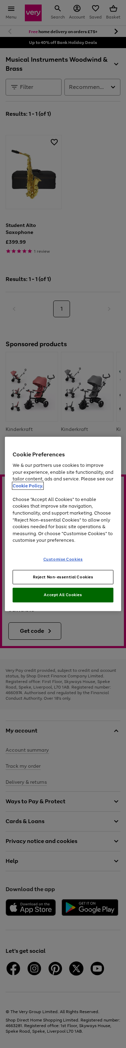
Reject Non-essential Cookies (63, 576)
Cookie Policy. (28, 486)
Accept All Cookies (63, 595)
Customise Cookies (63, 559)
